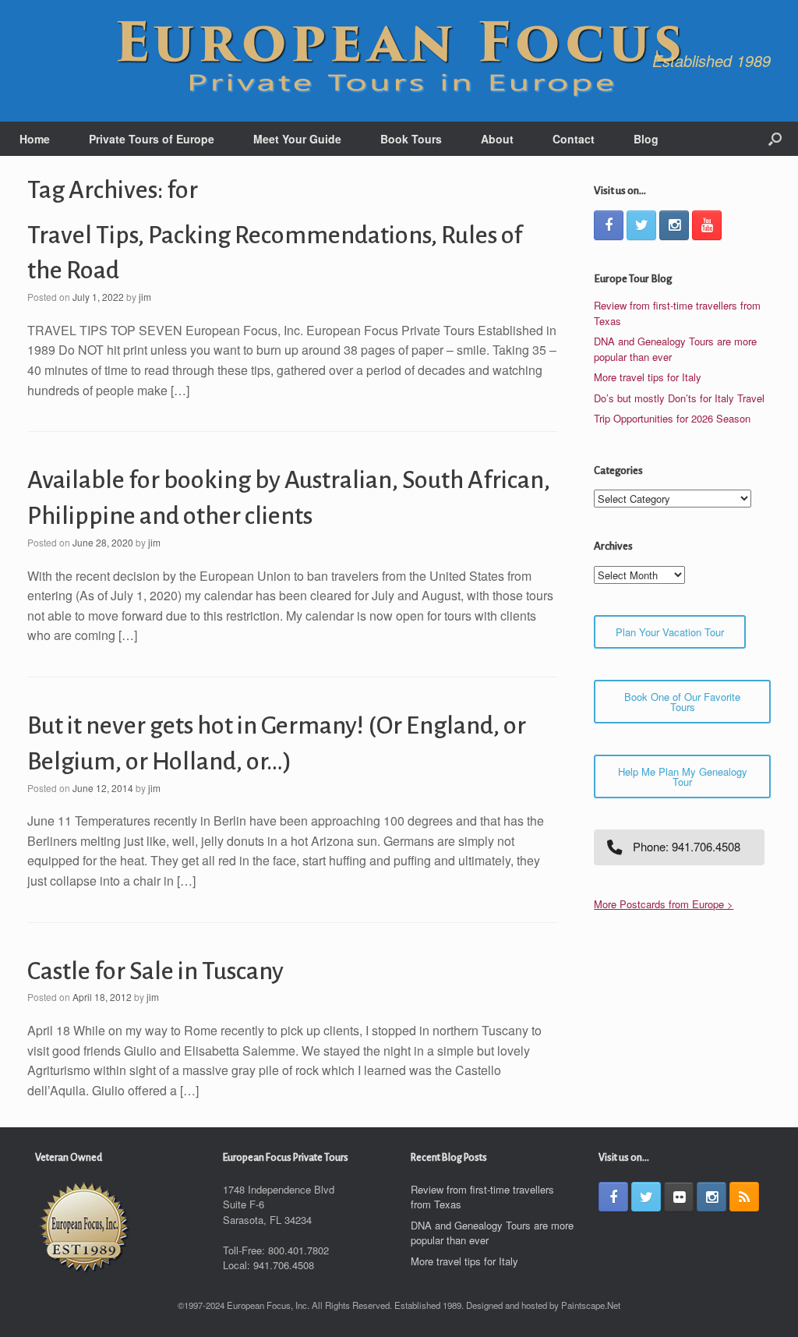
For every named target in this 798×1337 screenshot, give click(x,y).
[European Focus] (399, 61)
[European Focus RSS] (744, 1196)
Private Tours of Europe (151, 139)
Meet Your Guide (297, 139)
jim (145, 296)
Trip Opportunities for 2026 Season (672, 418)
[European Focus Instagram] (674, 225)
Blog (646, 139)
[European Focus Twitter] (641, 225)
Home (34, 139)
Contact (574, 139)
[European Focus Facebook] (608, 225)
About (497, 139)
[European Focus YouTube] (707, 225)
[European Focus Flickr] (679, 1196)
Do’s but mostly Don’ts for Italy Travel (679, 398)
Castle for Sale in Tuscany (155, 971)
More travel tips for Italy (647, 377)
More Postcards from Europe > (663, 904)
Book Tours (411, 139)
